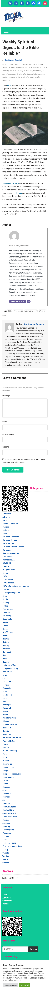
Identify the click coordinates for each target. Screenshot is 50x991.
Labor (4, 692)
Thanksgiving (8, 830)
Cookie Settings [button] (11, 985)
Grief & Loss (7, 632)
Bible (9, 85)
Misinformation (9, 718)
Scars (4, 790)
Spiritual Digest (31, 311)
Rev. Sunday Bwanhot (13, 60)
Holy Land (6, 652)
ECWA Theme (8, 583)
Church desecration (10, 553)
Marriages (6, 705)
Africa (5, 520)
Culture (5, 566)
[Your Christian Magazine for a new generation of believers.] (14, 17)
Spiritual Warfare (9, 817)
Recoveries (7, 764)
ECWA (4, 576)
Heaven (5, 639)
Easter (5, 573)
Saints (5, 784)
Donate (5, 904)
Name (4, 422)
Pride (4, 757)
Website (5, 447)
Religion (5, 771)
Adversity (6, 517)
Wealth (5, 859)
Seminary (6, 794)
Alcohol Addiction (10, 524)
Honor (5, 655)
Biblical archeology (10, 183)
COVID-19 (6, 563)
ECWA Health (7, 580)
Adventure (6, 514)
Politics (5, 747)
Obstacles (6, 734)
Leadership (7, 695)
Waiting (5, 856)
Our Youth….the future (11, 738)
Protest (5, 761)
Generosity (7, 619)
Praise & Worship (9, 751)
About (4, 895)
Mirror (5, 715)
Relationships (8, 767)
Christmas (6, 550)
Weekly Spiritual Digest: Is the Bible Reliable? (20, 47)
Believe (5, 530)
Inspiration (7, 672)
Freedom (6, 613)
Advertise (6, 898)
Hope (4, 659)
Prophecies (18, 311)
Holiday (5, 645)
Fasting (5, 603)
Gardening (6, 616)
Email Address (8, 434)
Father (5, 606)
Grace (5, 629)
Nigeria (5, 731)
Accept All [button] (25, 985)
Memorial (6, 708)
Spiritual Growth (9, 813)
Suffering (6, 826)
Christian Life (8, 543)
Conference (7, 556)
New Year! (6, 728)
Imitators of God (9, 665)
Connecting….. (8, 560)
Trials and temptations (12, 846)
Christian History (9, 540)
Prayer (5, 754)
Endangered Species (11, 593)
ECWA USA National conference (15, 586)
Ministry (5, 711)
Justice (5, 685)
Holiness (6, 649)
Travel (5, 840)
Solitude (6, 803)
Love (4, 698)
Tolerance (6, 833)
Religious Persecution (11, 774)
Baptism (5, 527)
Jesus (5, 678)
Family (5, 599)
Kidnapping (7, 688)
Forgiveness (7, 609)
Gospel (5, 626)
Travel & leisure (9, 843)
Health (5, 636)
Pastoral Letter (8, 741)
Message (6, 396)
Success (6, 823)
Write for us (7, 901)
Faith (4, 596)
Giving (5, 622)
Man (4, 701)
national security (9, 724)
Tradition (6, 836)
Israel (4, 675)
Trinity (5, 850)
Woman (5, 863)
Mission (5, 721)
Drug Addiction (8, 570)
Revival (5, 780)
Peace (5, 744)
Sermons (6, 797)
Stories (5, 820)
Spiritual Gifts (8, 810)
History (19, 193)
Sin (3, 800)
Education (6, 589)
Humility (5, 662)
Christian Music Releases (13, 547)
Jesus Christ (7, 682)
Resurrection (8, 777)
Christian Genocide (10, 537)
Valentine (6, 853)
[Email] (29, 301)
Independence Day (10, 668)
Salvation (6, 787)
